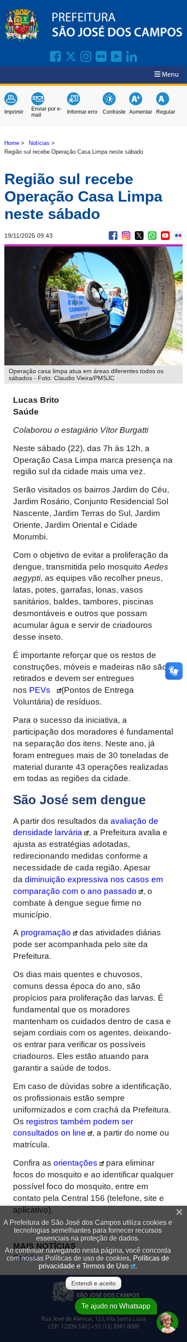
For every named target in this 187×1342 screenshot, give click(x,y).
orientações (75, 1162)
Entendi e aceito (93, 1283)
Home (11, 143)
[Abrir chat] (167, 1322)
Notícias (39, 143)
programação (46, 932)
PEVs (42, 690)
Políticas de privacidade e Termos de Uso (104, 1262)
